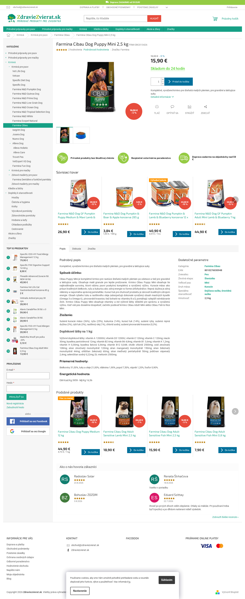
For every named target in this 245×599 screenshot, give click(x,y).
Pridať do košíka (180, 81)
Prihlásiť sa (16, 396)
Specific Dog (18, 84)
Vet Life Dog (18, 71)
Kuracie (209, 286)
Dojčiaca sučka (213, 290)
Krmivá (12, 62)
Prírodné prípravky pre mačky (23, 57)
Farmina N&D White (22, 116)
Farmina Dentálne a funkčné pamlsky (31, 179)
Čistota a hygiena (21, 202)
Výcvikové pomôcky (22, 211)
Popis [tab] (63, 248)
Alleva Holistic (20, 148)
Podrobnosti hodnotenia (96, 49)
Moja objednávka (15, 574)
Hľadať (154, 18)
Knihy (15, 206)
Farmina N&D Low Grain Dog (27, 102)
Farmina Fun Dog (21, 166)
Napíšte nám (13, 570)
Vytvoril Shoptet (230, 592)
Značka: (120, 49)
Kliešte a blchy (15, 188)
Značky (12, 238)
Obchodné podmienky (118, 7)
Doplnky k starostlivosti (20, 193)
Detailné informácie (161, 97)
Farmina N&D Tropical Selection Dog (31, 112)
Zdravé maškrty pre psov (24, 175)
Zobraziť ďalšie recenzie (224, 517)
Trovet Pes (17, 157)
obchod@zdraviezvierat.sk (85, 545)
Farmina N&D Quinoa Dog (25, 93)
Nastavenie (80, 590)
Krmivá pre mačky (21, 170)
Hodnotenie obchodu (17, 566)
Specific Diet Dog (21, 80)
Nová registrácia (15, 403)
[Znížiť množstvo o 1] (162, 83)
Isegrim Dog (18, 130)
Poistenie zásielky (147, 7)
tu (129, 581)
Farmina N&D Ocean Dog (25, 107)
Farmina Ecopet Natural (24, 120)
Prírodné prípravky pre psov (22, 53)
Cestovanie (17, 229)
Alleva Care (19, 152)
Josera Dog (18, 134)
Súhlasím (166, 580)
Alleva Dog (17, 143)
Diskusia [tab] (76, 248)
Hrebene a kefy (19, 220)
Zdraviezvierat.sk (80, 550)
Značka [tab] (91, 248)
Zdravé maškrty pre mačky (25, 184)
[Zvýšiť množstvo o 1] (162, 80)
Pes (207, 274)
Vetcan (16, 75)
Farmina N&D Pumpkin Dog (26, 89)
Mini (207, 282)
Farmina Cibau (20, 125)
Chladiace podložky (22, 224)
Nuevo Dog (18, 138)
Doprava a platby (90, 7)
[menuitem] (21, 29)
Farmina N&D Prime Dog (25, 98)
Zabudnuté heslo (15, 407)
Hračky (15, 197)
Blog (9, 578)
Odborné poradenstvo (18, 561)
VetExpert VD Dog (21, 161)
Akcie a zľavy (15, 233)
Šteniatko (210, 278)
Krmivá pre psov (20, 66)
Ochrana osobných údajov (20, 557)
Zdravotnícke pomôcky (23, 215)
